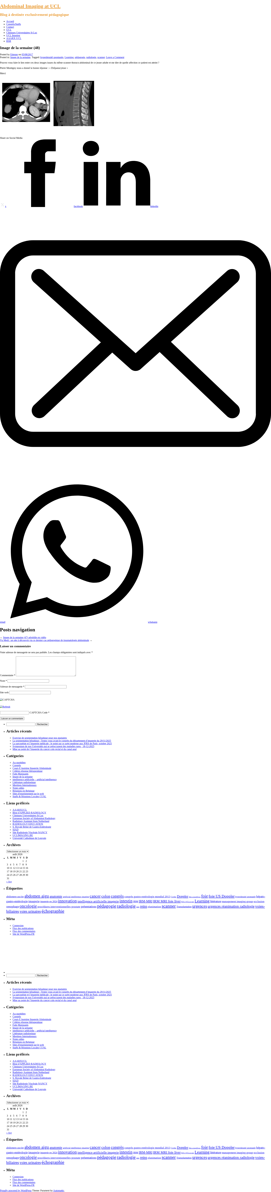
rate (137, 907)
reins (143, 906)
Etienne (14, 54)
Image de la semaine (20, 57)
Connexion (18, 925)
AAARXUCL (20, 809)
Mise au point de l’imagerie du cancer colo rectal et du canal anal (45, 749)
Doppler (182, 896)
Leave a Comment (115, 57)
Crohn (173, 897)
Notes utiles (18, 788)
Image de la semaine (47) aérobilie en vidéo (24, 637)
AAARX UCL (13, 38)
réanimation (154, 906)
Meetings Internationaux (25, 785)
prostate (75, 906)
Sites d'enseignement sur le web (28, 793)
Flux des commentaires (24, 931)
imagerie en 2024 (48, 901)
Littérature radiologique (24, 782)
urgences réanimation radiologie (231, 906)
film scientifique (195, 897)
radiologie (91, 57)
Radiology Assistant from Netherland (31, 821)
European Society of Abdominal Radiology (34, 818)
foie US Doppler (222, 896)
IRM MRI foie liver (167, 901)
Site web (4, 692)
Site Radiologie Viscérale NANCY (30, 832)
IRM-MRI (145, 901)
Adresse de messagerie (12, 686)
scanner (101, 57)
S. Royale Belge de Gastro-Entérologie (32, 826)
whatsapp (152, 622)
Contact (10, 27)
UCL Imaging (13, 35)
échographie (53, 911)
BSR (8, 41)
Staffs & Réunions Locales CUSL (29, 796)
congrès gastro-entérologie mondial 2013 (147, 896)
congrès (117, 896)
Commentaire (7, 675)
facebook (78, 206)
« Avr (9, 881)
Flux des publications (23, 928)
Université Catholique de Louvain (29, 838)
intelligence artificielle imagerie (98, 901)
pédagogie (80, 57)
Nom (3, 680)
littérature (215, 901)
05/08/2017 (27, 54)
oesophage (12, 906)
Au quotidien (19, 762)
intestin (126, 901)
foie (204, 896)
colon (105, 896)
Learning (69, 57)
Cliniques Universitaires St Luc (21, 32)
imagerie (34, 901)
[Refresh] (5, 706)
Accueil (10, 21)
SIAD (16, 829)
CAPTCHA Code (39, 712)
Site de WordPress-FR (24, 934)
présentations (88, 906)
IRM (135, 901)
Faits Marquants (20, 774)
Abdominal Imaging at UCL (30, 6)
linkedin (154, 206)
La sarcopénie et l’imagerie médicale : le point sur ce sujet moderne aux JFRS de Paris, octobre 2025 (62, 743)
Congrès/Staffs (13, 24)
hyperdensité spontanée (51, 57)
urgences (199, 906)
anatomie (56, 896)
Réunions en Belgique (24, 790)
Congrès (17, 765)
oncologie (28, 906)
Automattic (58, 1190)
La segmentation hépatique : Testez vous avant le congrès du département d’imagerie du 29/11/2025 (62, 740)
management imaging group (237, 901)
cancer (95, 896)
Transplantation (184, 906)
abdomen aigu (36, 896)
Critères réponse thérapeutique (28, 771)
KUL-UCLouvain (187, 902)
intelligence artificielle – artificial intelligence (35, 779)
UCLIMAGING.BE (23, 835)
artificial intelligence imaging (76, 896)
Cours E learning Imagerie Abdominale (32, 768)
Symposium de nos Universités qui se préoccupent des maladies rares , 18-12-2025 (53, 746)
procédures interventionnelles (54, 906)
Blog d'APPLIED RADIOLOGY (29, 812)
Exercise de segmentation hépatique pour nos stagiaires (40, 738)
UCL (8, 29)
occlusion (259, 901)
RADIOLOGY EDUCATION (28, 824)
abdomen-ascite (15, 896)
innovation (67, 901)
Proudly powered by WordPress (16, 1190)
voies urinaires (30, 911)
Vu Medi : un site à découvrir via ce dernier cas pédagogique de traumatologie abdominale (44, 640)
